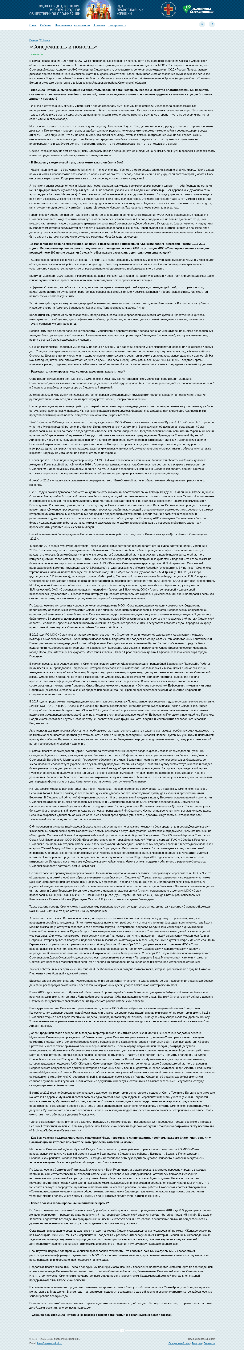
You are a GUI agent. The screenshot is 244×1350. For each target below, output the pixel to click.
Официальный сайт (179, 1343)
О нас (33, 25)
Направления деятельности (72, 25)
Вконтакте (209, 1343)
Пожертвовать (117, 25)
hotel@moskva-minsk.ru (49, 1343)
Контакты (99, 25)
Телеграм (197, 1343)
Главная (33, 40)
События (45, 25)
